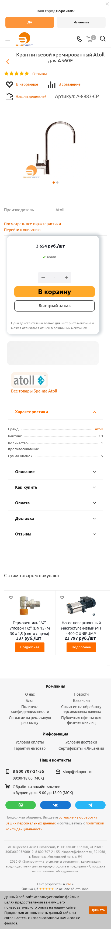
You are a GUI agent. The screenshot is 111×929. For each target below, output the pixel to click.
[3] (16, 74)
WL (69, 884)
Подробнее (29, 647)
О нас (30, 694)
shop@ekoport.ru (77, 772)
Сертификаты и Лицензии (81, 748)
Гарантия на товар (30, 748)
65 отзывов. (80, 889)
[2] (11, 74)
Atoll (99, 429)
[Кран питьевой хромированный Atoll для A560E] (55, 147)
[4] (22, 74)
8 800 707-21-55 (28, 771)
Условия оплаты (30, 742)
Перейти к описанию (22, 230)
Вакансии (81, 700)
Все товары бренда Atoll (34, 391)
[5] (27, 74)
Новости (81, 694)
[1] (6, 74)
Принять (98, 910)
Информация (55, 734)
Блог (30, 700)
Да (29, 22)
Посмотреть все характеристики (32, 224)
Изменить (81, 22)
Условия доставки (81, 742)
